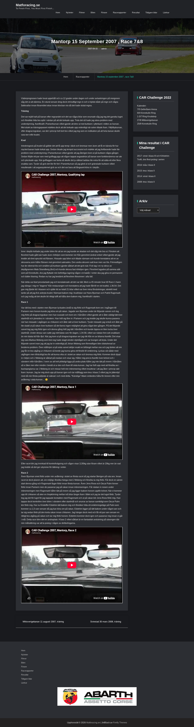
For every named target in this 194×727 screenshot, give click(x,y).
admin (104, 48)
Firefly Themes (120, 722)
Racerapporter (119, 12)
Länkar (166, 12)
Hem (58, 12)
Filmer (82, 12)
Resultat (136, 12)
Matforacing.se (28, 5)
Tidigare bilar (151, 12)
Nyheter (69, 12)
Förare (104, 12)
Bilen (93, 12)
